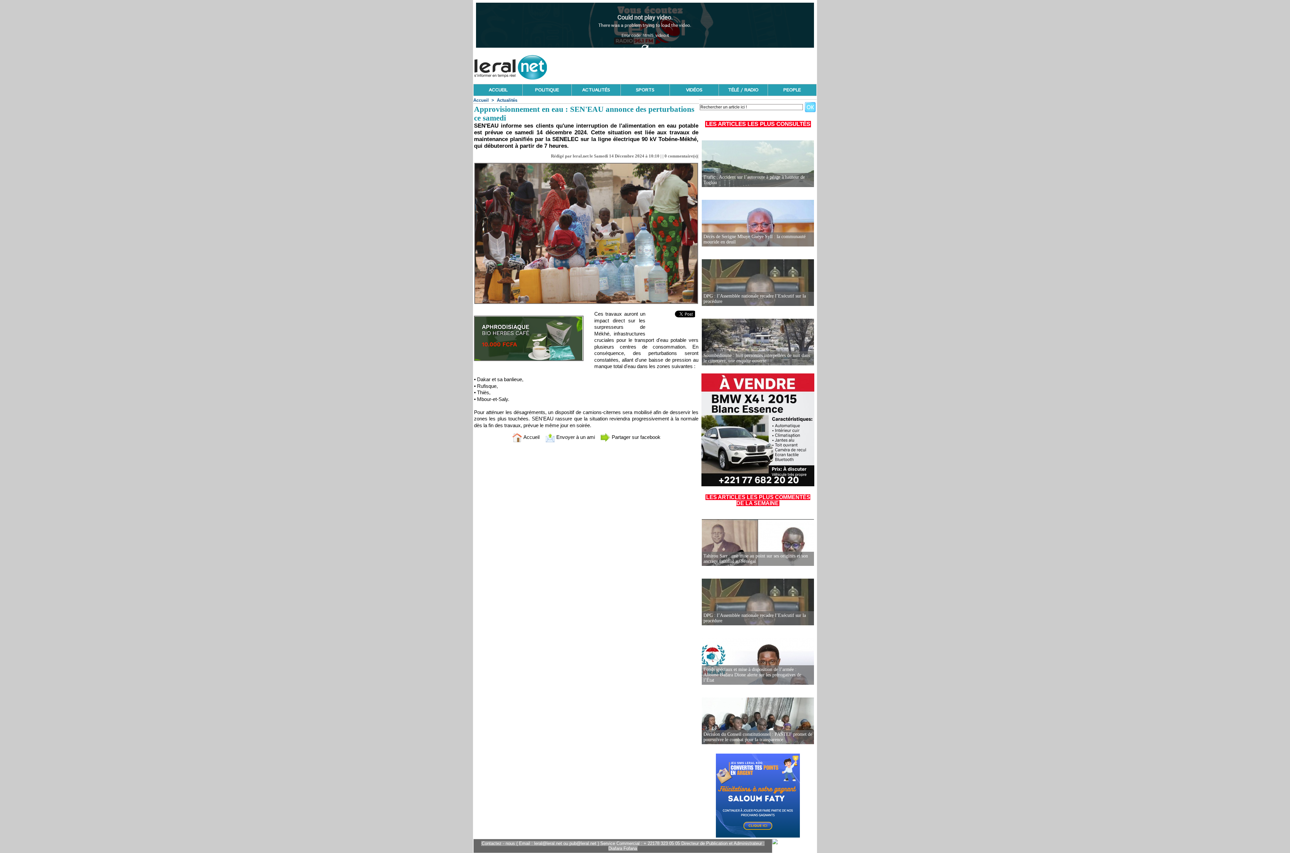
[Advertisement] (694, 65)
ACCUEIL (498, 90)
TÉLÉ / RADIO (743, 90)
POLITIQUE (547, 90)
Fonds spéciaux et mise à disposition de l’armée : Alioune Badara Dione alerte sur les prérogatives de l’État (752, 675)
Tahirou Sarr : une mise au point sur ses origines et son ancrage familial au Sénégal (755, 558)
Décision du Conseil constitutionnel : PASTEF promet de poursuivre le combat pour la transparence (757, 737)
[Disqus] (586, 536)
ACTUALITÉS (596, 90)
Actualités (507, 100)
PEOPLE (792, 90)
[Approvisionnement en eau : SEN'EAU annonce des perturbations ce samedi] (586, 165)
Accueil (481, 100)
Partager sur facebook (635, 437)
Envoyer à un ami (575, 437)
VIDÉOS (694, 90)
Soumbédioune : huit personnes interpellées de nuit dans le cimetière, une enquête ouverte (756, 358)
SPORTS (645, 90)
